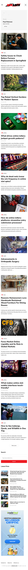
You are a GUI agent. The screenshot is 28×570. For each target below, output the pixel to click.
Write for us (16, 562)
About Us (10, 562)
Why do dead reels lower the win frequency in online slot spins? (13, 179)
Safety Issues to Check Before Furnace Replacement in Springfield (13, 58)
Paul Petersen (7, 22)
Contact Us (3, 562)
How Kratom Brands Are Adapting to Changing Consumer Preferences (18, 480)
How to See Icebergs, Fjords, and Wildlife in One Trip (13, 428)
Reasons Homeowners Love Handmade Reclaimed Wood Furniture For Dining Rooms (14, 302)
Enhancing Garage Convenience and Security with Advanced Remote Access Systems (18, 473)
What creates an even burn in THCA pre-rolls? (17, 502)
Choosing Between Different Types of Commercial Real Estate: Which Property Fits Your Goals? (18, 496)
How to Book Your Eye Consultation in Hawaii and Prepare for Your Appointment (17, 488)
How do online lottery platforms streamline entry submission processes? (13, 220)
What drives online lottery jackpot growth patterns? (13, 137)
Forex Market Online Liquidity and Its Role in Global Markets (12, 344)
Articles (5, 26)
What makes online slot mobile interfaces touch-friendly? (12, 385)
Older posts (14, 445)
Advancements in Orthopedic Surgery (10, 260)
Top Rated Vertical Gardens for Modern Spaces (13, 98)
